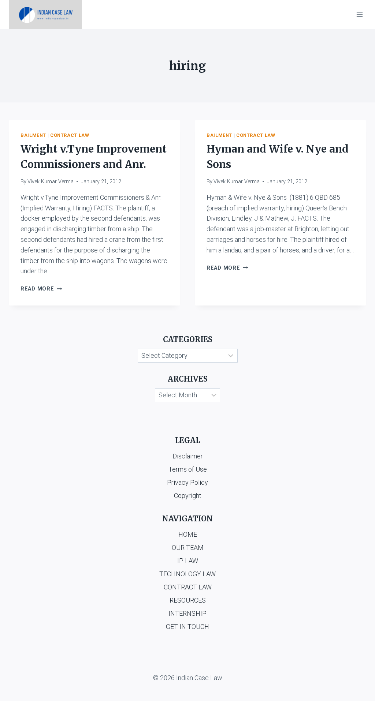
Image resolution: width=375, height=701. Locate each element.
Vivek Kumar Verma (50, 182)
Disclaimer (187, 456)
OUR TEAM (188, 547)
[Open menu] (359, 14)
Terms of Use (187, 469)
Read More (41, 289)
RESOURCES (188, 600)
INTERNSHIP (187, 613)
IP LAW (187, 561)
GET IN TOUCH (187, 626)
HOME (187, 534)
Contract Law (69, 135)
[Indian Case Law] (45, 14)
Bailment (33, 135)
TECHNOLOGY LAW (187, 574)
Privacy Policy (187, 482)
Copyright (187, 495)
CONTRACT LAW (188, 587)
